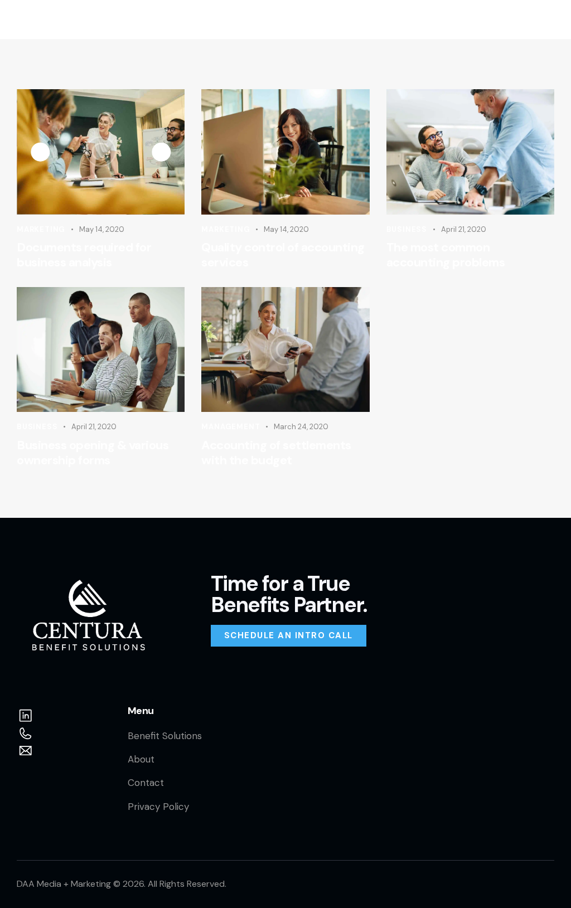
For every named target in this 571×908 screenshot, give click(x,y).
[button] (547, 19)
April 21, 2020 (463, 229)
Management (230, 426)
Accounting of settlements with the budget (276, 453)
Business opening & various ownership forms (92, 453)
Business (406, 229)
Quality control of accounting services (283, 255)
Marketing (41, 229)
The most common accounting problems (445, 255)
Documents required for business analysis (84, 255)
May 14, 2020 (101, 229)
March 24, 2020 (301, 426)
